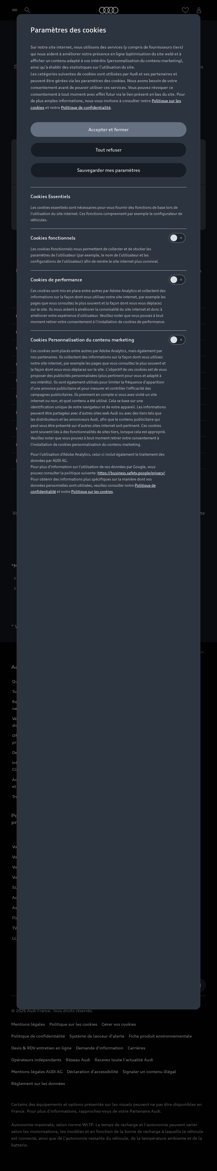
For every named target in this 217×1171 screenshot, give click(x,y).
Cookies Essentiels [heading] (50, 196)
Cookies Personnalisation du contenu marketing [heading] (82, 340)
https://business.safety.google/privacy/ (131, 473)
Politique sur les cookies (92, 491)
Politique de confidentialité (86, 107)
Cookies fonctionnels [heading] (53, 238)
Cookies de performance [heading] (56, 279)
